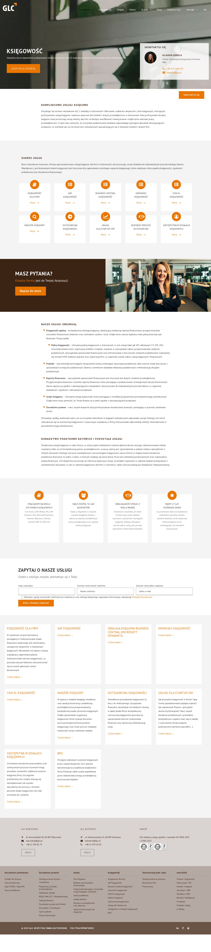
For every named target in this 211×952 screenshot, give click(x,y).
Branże (144, 9)
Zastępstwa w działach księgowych (24, 755)
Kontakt (190, 9)
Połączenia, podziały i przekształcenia (48, 887)
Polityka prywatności (82, 928)
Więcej (28, 852)
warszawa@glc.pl (34, 840)
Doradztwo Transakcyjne (49, 908)
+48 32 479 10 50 (93, 844)
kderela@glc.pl (174, 72)
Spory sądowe (45, 911)
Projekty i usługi (183, 905)
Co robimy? (84, 9)
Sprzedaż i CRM (183, 890)
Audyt (76, 872)
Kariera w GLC (174, 9)
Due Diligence (79, 879)
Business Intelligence (186, 897)
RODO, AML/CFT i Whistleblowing (53, 896)
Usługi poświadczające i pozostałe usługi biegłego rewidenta (88, 890)
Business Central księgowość (120, 886)
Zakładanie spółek (47, 893)
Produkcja (181, 901)
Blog (159, 9)
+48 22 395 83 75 (34, 844)
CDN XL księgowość (21, 693)
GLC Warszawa (29, 829)
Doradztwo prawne (49, 872)
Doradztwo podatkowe (16, 872)
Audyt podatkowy (80, 895)
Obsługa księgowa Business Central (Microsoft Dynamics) (128, 631)
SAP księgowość (69, 628)
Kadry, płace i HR (184, 882)
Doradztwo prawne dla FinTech (52, 904)
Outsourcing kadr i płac (154, 872)
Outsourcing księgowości (127, 693)
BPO (60, 753)
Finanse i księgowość (185, 879)
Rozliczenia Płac (149, 882)
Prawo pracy (147, 886)
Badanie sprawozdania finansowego (83, 884)
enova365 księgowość (174, 628)
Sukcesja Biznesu (46, 900)
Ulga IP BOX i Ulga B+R (15, 886)
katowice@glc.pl (93, 840)
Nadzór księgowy (70, 693)
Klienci (132, 9)
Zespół (120, 9)
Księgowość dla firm (22, 628)
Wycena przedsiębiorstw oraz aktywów (84, 904)
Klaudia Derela (25, 280)
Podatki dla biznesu (13, 879)
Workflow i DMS (183, 894)
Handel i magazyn (184, 886)
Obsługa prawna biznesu (49, 879)
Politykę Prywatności (142, 597)
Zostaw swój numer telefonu (91, 585)
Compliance (44, 882)
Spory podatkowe (12, 890)
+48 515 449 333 (174, 68)
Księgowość (114, 872)
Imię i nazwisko (25, 585)
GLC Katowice (88, 829)
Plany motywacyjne (47, 915)
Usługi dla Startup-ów (175, 693)
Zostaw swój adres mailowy (149, 585)
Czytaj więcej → (15, 676)
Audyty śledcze (80, 899)
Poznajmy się (105, 9)
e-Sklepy (180, 909)
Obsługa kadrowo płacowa (153, 879)
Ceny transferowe (12, 882)
